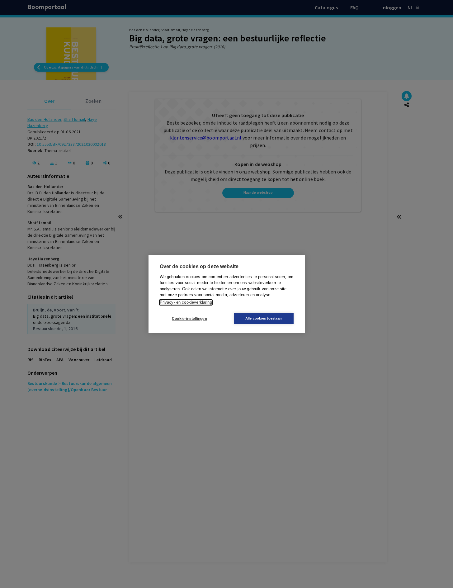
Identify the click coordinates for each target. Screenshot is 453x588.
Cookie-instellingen (189, 318)
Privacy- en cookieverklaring (186, 302)
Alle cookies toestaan (263, 318)
